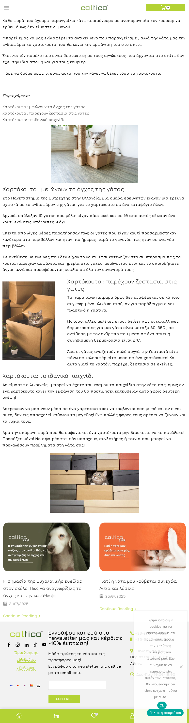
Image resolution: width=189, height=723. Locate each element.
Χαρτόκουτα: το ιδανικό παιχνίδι (33, 119)
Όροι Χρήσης (26, 652)
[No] (180, 666)
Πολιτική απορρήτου (165, 713)
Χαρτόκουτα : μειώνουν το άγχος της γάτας (43, 106)
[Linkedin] (27, 645)
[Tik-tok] (35, 645)
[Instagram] (18, 645)
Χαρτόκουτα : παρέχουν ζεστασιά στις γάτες (45, 113)
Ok (162, 705)
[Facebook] (9, 645)
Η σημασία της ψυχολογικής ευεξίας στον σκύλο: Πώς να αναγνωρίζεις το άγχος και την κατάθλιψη (42, 588)
